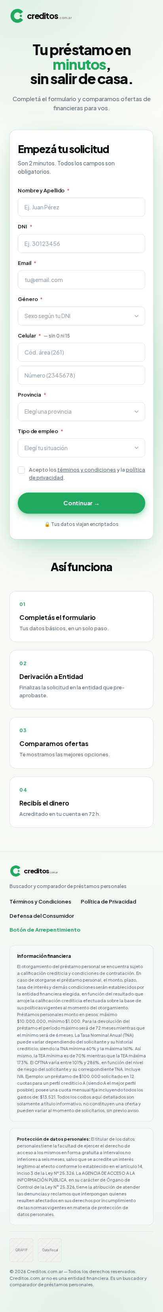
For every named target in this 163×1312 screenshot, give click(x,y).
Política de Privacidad (108, 901)
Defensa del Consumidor (41, 916)
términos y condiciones (86, 469)
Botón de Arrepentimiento (44, 929)
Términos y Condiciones (40, 901)
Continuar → (81, 502)
